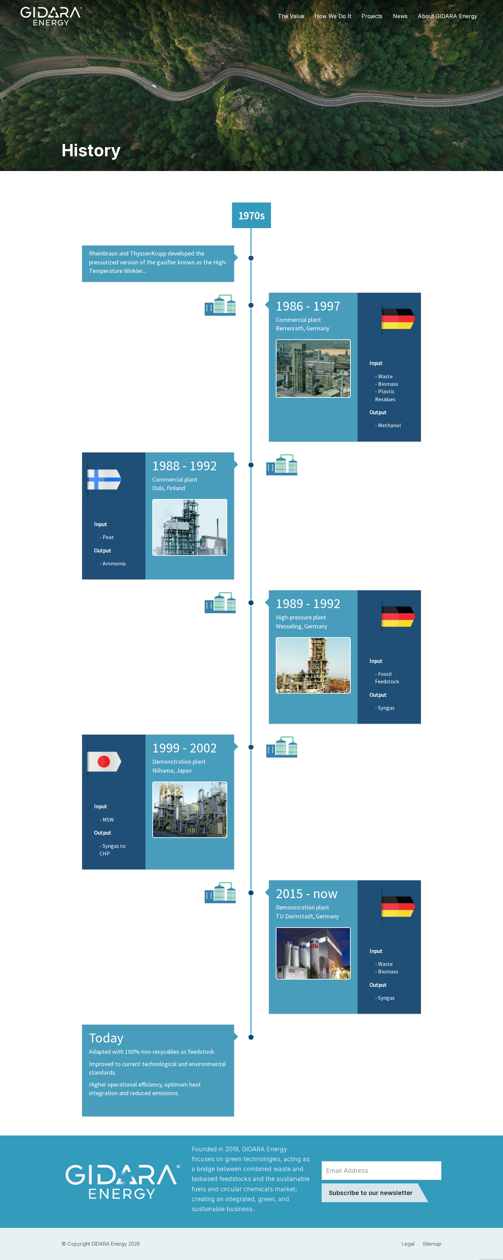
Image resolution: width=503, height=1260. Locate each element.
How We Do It (332, 16)
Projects (372, 16)
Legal (408, 1244)
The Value (291, 16)
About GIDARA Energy (447, 16)
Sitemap (432, 1244)
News (400, 16)
